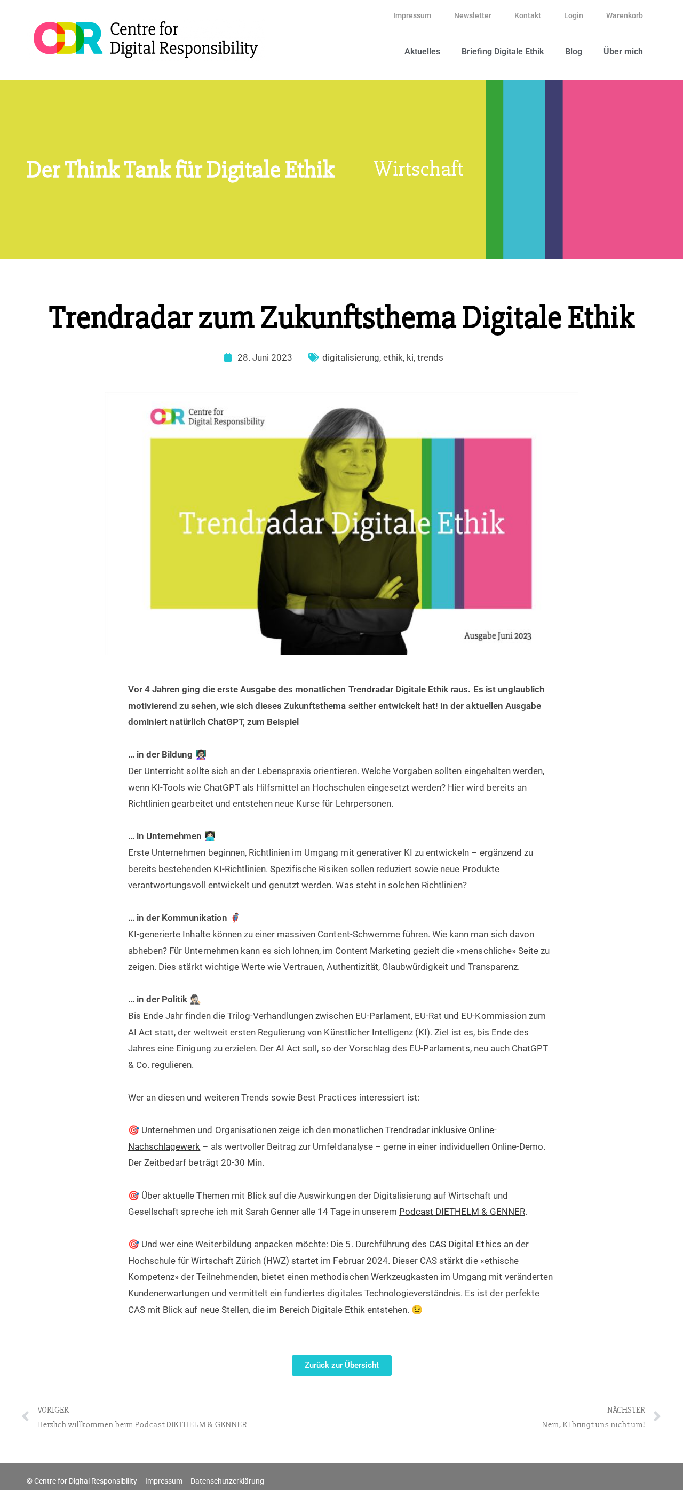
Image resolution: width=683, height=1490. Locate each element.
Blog (573, 51)
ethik (393, 357)
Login (573, 15)
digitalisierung (350, 357)
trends (430, 357)
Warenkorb (624, 15)
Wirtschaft (419, 169)
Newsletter (472, 15)
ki (410, 357)
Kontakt (527, 15)
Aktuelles (422, 51)
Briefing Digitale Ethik (503, 51)
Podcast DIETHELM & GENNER (462, 1211)
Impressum (412, 15)
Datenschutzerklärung (227, 1481)
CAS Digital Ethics (465, 1244)
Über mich (623, 51)
